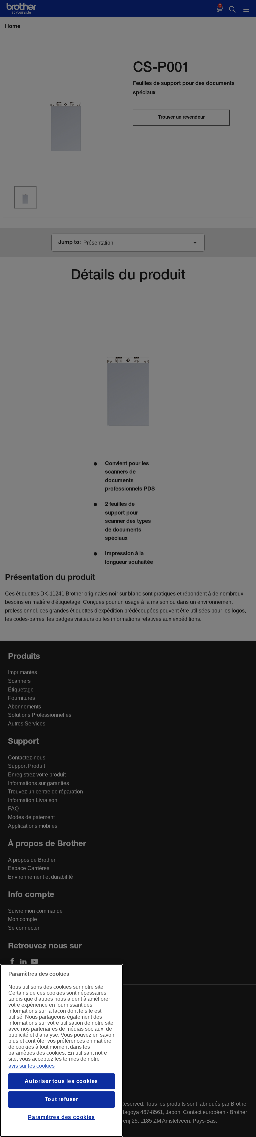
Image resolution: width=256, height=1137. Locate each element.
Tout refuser (62, 1099)
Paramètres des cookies (61, 1117)
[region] (61, 1050)
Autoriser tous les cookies (61, 1081)
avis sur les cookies (31, 1066)
